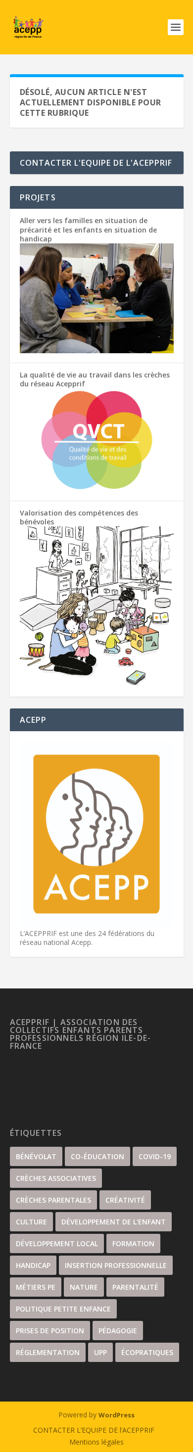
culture (31, 1221)
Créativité (125, 1200)
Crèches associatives (56, 1178)
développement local (57, 1243)
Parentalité (135, 1287)
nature (84, 1287)
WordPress (116, 1414)
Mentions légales (96, 1442)
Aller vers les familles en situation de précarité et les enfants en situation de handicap (88, 229)
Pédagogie (117, 1330)
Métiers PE (35, 1287)
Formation (133, 1243)
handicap (33, 1265)
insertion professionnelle (116, 1265)
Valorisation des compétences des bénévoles (79, 517)
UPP (100, 1352)
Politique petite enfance (63, 1308)
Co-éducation (97, 1156)
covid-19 (155, 1156)
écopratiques (147, 1352)
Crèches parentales (53, 1200)
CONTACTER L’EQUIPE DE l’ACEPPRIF (93, 1430)
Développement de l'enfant (113, 1221)
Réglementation (48, 1352)
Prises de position (50, 1330)
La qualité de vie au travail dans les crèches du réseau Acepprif (95, 379)
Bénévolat (36, 1156)
